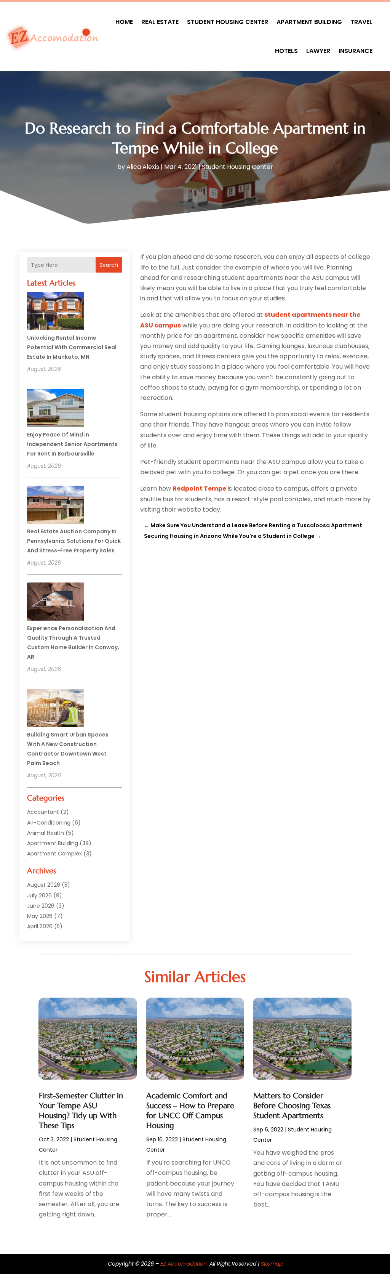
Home (124, 22)
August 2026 (43, 885)
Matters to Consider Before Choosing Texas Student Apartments (292, 1105)
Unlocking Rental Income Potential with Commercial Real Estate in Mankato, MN (72, 347)
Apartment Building (309, 22)
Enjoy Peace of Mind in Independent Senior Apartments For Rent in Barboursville (72, 444)
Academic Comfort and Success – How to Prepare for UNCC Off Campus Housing (190, 1110)
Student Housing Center (227, 22)
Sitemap (272, 1264)
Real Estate (160, 22)
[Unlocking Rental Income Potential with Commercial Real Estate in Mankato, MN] (55, 312)
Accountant (43, 812)
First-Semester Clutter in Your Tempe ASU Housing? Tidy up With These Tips (81, 1110)
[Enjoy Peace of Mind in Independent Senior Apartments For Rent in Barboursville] (55, 409)
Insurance (355, 51)
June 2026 (40, 906)
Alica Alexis (142, 166)
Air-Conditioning (48, 822)
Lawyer (318, 51)
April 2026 (40, 926)
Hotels (286, 51)
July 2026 (39, 895)
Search (108, 265)
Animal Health (45, 833)
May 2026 (40, 916)
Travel (361, 22)
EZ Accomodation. (184, 1264)
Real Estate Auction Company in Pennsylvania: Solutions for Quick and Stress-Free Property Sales (74, 541)
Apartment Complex (54, 853)
